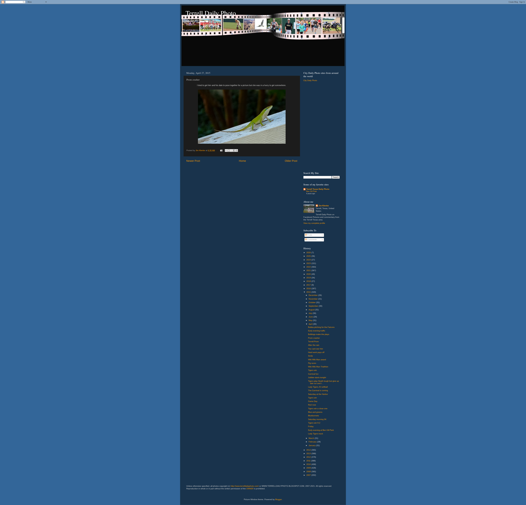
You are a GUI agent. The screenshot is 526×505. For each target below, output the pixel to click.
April (311, 324)
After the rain (313, 345)
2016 (308, 288)
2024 (308, 260)
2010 (308, 464)
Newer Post (193, 160)
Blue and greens (315, 412)
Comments (312, 240)
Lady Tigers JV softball (318, 387)
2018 (308, 281)
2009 (308, 468)
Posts (309, 235)
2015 (308, 292)
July (311, 313)
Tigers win (312, 370)
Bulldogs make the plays (318, 334)
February (313, 442)
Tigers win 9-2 (314, 423)
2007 (308, 475)
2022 (308, 267)
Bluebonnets (313, 416)
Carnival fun (313, 374)
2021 (308, 270)
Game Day (312, 401)
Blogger (278, 499)
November (313, 299)
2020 (308, 274)
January (312, 445)
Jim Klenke (323, 206)
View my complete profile (314, 223)
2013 (308, 454)
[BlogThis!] (228, 150)
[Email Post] (221, 150)
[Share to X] (231, 150)
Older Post (291, 160)
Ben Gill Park (311, 191)
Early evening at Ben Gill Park (321, 430)
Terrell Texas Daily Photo (317, 189)
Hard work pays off (316, 352)
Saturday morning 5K (317, 419)
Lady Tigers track (315, 434)
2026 (308, 253)
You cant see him (315, 349)
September (314, 306)
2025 (308, 256)
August (312, 310)
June (311, 317)
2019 (308, 278)
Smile (310, 356)
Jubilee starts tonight (317, 377)
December (313, 295)
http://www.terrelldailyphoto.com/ (245, 486)
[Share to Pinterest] (236, 150)
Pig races (312, 363)
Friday (311, 426)
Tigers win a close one (317, 409)
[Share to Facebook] (234, 150)
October (312, 302)
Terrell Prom (313, 342)
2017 (308, 285)
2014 (308, 450)
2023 (308, 263)
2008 (308, 472)
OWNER (250, 489)
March (312, 438)
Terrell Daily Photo (211, 12)
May (311, 320)
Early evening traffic (316, 331)
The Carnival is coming (318, 390)
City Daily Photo (310, 80)
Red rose (312, 405)
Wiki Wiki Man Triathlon (318, 367)
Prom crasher (314, 338)
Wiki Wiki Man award (317, 360)
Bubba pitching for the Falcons (321, 327)
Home (242, 160)
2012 (308, 457)
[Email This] (226, 150)
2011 (308, 461)
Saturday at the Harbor (318, 394)
